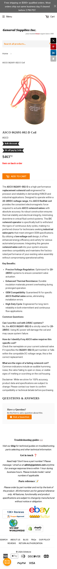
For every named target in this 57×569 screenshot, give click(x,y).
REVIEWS (12, 543)
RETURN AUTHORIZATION (30, 543)
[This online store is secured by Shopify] (35, 531)
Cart (52, 16)
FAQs (33, 539)
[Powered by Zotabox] (53, 59)
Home (5, 53)
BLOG (25, 539)
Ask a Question (21, 416)
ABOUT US (15, 539)
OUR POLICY (44, 539)
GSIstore (27, 552)
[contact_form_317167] (7, 562)
